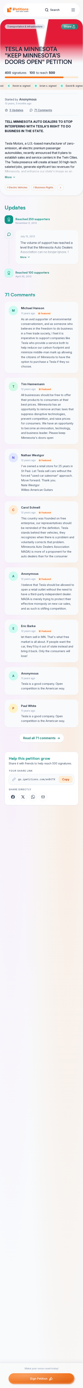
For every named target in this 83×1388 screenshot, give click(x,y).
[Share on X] (23, 797)
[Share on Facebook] (13, 797)
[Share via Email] (43, 797)
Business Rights (43, 187)
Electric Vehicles (17, 187)
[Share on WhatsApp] (33, 797)
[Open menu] (73, 10)
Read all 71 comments (41, 738)
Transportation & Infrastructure (24, 26)
